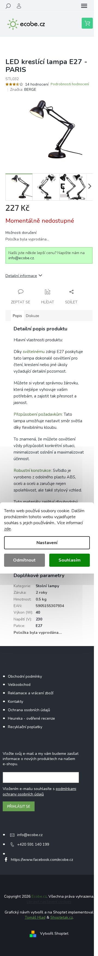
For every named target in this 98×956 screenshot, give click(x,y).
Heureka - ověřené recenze (31, 718)
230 (39, 619)
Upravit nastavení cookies (49, 901)
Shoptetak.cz (61, 917)
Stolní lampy (47, 586)
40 (38, 612)
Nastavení (46, 543)
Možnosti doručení (20, 232)
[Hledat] (8, 6)
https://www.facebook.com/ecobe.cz (42, 859)
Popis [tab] (17, 315)
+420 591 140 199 (33, 844)
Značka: (23, 89)
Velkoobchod (19, 684)
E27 (39, 625)
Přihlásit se (18, 806)
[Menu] (84, 6)
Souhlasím (70, 560)
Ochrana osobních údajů (29, 710)
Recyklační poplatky (25, 726)
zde (7, 529)
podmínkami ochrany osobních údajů (39, 791)
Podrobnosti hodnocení (70, 84)
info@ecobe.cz (21, 258)
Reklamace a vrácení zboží (30, 693)
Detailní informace (21, 275)
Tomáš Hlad (35, 917)
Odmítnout (24, 560)
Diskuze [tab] (32, 315)
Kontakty (15, 701)
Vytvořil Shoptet (54, 933)
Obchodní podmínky (25, 676)
